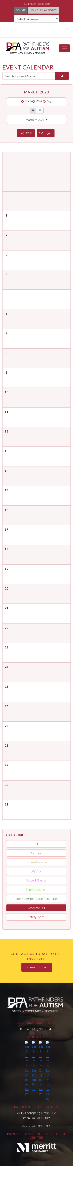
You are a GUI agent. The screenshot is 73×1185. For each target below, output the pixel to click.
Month (28, 101)
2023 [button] (41, 119)
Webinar (36, 871)
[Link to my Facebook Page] (27, 1068)
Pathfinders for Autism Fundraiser (36, 898)
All (36, 844)
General (36, 853)
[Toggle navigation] (64, 48)
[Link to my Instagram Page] (48, 1071)
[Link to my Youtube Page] (41, 1068)
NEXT (45, 133)
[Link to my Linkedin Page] (34, 1066)
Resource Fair (36, 908)
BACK (26, 133)
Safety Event (36, 917)
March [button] (30, 119)
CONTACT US (34, 967)
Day (49, 101)
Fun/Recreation (36, 889)
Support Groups (36, 880)
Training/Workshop (36, 862)
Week (39, 101)
